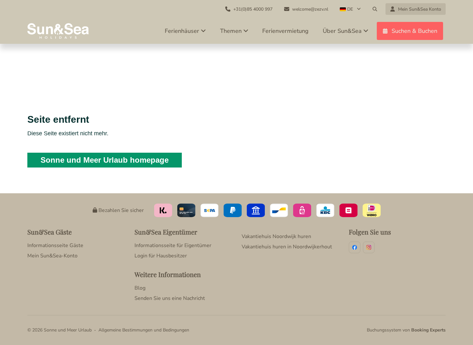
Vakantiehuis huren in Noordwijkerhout (287, 246)
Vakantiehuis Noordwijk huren (276, 236)
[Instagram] (369, 247)
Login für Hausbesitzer (160, 255)
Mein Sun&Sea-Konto (52, 255)
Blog (139, 288)
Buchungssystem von (406, 330)
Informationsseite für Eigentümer (172, 245)
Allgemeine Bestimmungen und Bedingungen (143, 330)
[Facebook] (354, 247)
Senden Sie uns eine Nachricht (169, 298)
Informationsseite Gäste (55, 245)
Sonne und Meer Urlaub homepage (105, 160)
